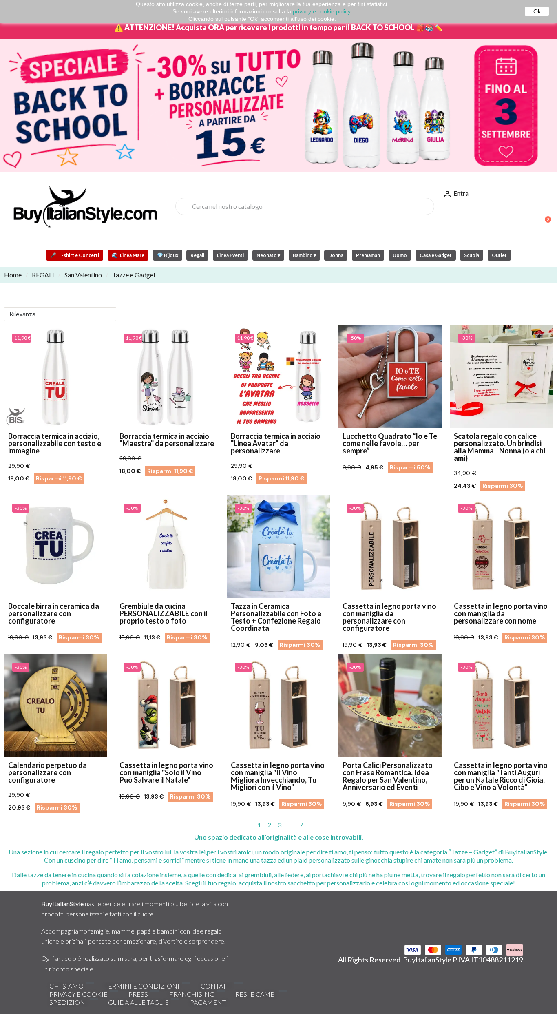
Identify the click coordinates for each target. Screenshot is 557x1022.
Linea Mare (128, 255)
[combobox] (304, 206)
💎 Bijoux (167, 255)
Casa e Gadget (436, 255)
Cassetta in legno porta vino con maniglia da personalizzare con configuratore (389, 617)
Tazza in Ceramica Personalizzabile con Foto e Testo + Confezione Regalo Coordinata (276, 617)
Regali (197, 255)
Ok (537, 11)
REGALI (43, 275)
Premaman (368, 255)
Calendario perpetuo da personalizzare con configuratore (47, 772)
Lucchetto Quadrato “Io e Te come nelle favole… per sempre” (390, 443)
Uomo (400, 255)
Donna (335, 255)
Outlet (499, 255)
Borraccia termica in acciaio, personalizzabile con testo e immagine (54, 443)
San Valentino (83, 275)
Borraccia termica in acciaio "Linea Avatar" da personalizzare (275, 443)
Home (13, 275)
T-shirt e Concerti (74, 255)
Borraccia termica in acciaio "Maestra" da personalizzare (166, 439)
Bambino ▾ (304, 255)
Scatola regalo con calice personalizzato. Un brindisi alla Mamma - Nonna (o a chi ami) (499, 446)
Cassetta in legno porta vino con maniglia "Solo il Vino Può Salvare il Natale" (166, 772)
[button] (544, 215)
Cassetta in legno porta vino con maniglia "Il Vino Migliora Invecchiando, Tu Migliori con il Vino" (278, 776)
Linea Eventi (230, 255)
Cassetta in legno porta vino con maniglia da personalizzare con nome (501, 613)
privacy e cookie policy (321, 11)
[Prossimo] (549, 825)
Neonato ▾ (268, 255)
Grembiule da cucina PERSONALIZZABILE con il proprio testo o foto (163, 613)
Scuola (471, 255)
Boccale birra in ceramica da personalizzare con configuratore (53, 613)
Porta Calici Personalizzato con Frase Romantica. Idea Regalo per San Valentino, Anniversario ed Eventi (388, 776)
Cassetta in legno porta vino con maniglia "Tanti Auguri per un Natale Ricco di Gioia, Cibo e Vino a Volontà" (501, 776)
